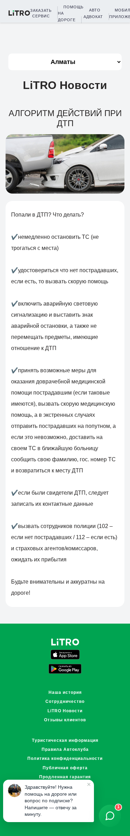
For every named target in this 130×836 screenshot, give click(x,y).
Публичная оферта (65, 767)
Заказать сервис (41, 13)
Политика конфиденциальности (65, 758)
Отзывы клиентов (65, 719)
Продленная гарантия (65, 776)
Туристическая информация (65, 740)
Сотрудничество (65, 701)
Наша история (65, 692)
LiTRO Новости (65, 710)
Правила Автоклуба (65, 749)
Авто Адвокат (93, 13)
